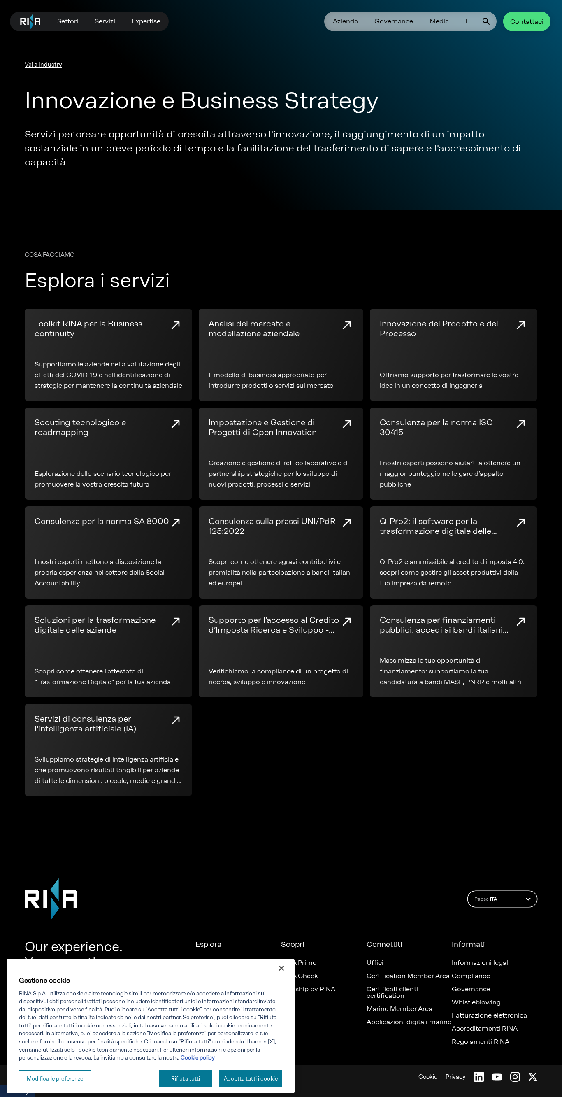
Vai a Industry (43, 64)
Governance (393, 21)
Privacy (456, 1077)
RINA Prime (298, 963)
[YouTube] (497, 1077)
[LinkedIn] (479, 1077)
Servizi (105, 21)
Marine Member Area (399, 1009)
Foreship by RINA (308, 989)
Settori (67, 21)
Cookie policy (198, 1058)
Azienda (345, 21)
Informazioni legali (481, 963)
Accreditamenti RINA (485, 1028)
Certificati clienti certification (392, 992)
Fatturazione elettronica (489, 1015)
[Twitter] (532, 1077)
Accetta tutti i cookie (251, 1078)
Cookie (427, 1077)
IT (468, 21)
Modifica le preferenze (55, 1078)
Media (439, 21)
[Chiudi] (281, 968)
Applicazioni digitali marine (409, 1022)
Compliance (471, 976)
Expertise (146, 21)
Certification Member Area (408, 976)
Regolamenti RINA (480, 1042)
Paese (485, 899)
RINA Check (299, 976)
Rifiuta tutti (185, 1078)
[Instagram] (515, 1077)
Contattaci (526, 22)
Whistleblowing (476, 1002)
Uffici (375, 963)
